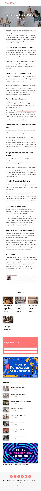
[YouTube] (26, 476)
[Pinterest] (2, 39)
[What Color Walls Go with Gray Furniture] (7, 423)
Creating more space (26, 52)
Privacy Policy (27, 480)
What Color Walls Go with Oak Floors (18, 408)
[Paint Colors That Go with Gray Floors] (7, 395)
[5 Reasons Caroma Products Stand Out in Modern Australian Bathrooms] (33, 300)
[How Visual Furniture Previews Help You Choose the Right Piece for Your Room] (20, 300)
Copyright (34, 480)
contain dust (14, 196)
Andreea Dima (14, 275)
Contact (20, 482)
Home (4, 480)
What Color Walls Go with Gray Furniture (19, 422)
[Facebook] (2, 33)
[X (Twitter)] (15, 476)
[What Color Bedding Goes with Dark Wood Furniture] (7, 402)
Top (21, 488)
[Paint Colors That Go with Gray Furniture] (7, 430)
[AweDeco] (10, 3)
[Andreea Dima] (8, 279)
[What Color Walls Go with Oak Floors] (7, 409)
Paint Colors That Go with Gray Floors (18, 394)
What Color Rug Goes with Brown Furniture (19, 415)
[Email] (2, 42)
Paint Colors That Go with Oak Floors (18, 387)
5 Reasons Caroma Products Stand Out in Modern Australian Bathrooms (33, 308)
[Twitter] (2, 36)
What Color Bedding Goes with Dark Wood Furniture (21, 401)
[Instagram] (18, 476)
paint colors (8, 211)
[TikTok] (29, 476)
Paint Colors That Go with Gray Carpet (18, 436)
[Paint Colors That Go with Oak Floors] (7, 388)
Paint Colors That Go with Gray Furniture (19, 429)
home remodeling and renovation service (26, 110)
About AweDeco (10, 480)
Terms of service (18, 480)
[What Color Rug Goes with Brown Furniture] (7, 416)
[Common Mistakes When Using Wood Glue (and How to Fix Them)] (8, 300)
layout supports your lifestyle (17, 167)
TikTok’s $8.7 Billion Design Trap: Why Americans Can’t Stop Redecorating (16, 464)
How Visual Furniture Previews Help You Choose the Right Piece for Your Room (20, 308)
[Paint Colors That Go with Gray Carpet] (7, 437)
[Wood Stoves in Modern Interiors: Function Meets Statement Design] (8, 319)
